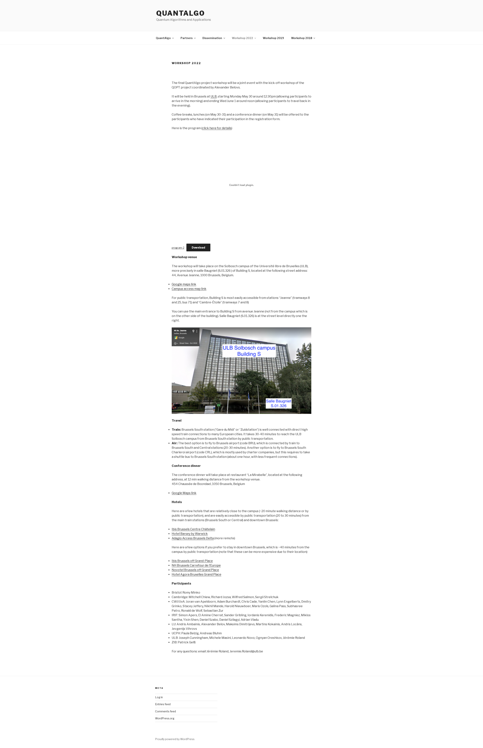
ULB (214, 96)
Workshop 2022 (242, 38)
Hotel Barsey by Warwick (190, 533)
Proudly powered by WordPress (175, 739)
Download (198, 247)
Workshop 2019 (273, 38)
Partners (187, 38)
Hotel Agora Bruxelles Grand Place (196, 574)
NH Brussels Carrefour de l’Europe (196, 565)
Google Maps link (184, 493)
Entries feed (163, 704)
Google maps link (184, 284)
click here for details (217, 128)
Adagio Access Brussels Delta (193, 538)
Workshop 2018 (301, 38)
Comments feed (165, 711)
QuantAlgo (180, 13)
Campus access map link (189, 289)
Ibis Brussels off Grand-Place (192, 561)
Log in (159, 697)
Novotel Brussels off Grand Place (195, 570)
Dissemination (212, 38)
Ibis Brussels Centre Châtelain (193, 529)
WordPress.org (164, 718)
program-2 (178, 247)
